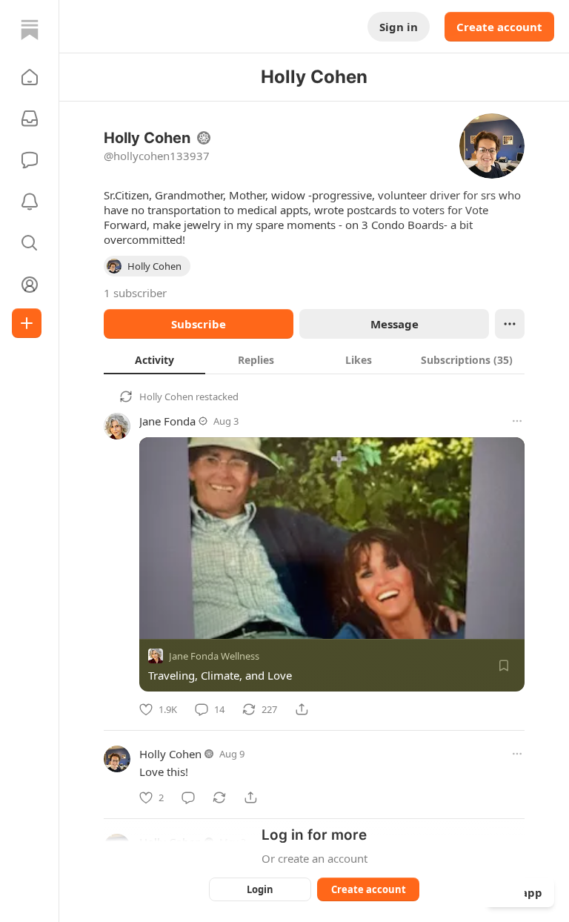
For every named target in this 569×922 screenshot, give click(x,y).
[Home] (29, 29)
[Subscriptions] (29, 118)
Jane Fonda (167, 421)
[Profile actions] (510, 324)
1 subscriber (135, 292)
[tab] (154, 359)
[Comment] (188, 797)
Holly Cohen (166, 396)
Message (394, 323)
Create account (499, 26)
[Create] (26, 323)
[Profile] (29, 284)
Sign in (398, 26)
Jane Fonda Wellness (214, 656)
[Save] (504, 665)
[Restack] (219, 797)
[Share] (301, 709)
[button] (29, 77)
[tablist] (314, 359)
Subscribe (198, 323)
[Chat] (29, 160)
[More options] (517, 421)
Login (260, 889)
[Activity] (29, 201)
